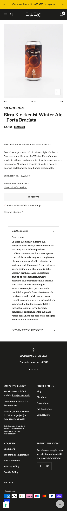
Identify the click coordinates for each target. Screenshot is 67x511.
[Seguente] (61, 102)
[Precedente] (5, 102)
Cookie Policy (11, 472)
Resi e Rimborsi (12, 460)
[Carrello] (61, 14)
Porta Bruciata (14, 108)
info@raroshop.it (21, 395)
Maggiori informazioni (15, 187)
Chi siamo (42, 397)
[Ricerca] (11, 14)
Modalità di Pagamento (16, 454)
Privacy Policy (11, 466)
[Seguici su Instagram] (47, 466)
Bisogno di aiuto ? (13, 212)
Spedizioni (9, 449)
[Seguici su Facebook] (40, 466)
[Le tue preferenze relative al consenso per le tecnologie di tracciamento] (6, 505)
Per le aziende (44, 409)
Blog (39, 391)
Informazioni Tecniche (27, 330)
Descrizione (20, 231)
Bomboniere (43, 415)
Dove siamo (43, 403)
